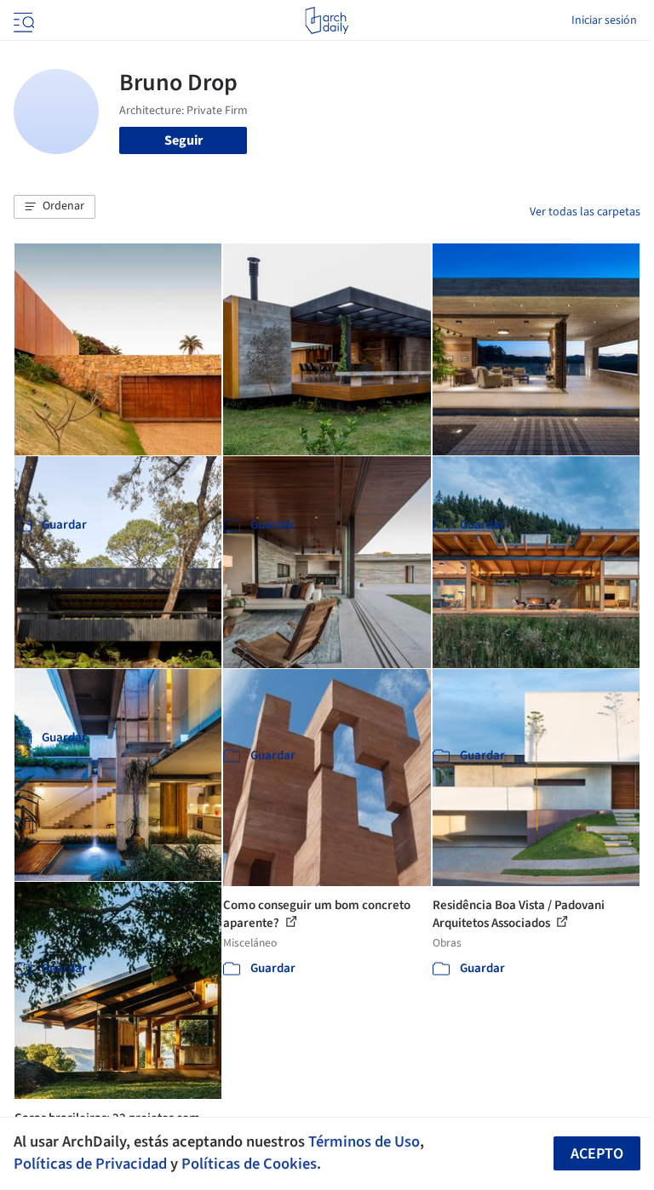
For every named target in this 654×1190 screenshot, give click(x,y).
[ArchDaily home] (326, 20)
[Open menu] (22, 20)
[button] (54, 207)
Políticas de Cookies (249, 1164)
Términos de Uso (364, 1141)
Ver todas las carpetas (585, 212)
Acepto (597, 1153)
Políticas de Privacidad (90, 1164)
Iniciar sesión (604, 20)
